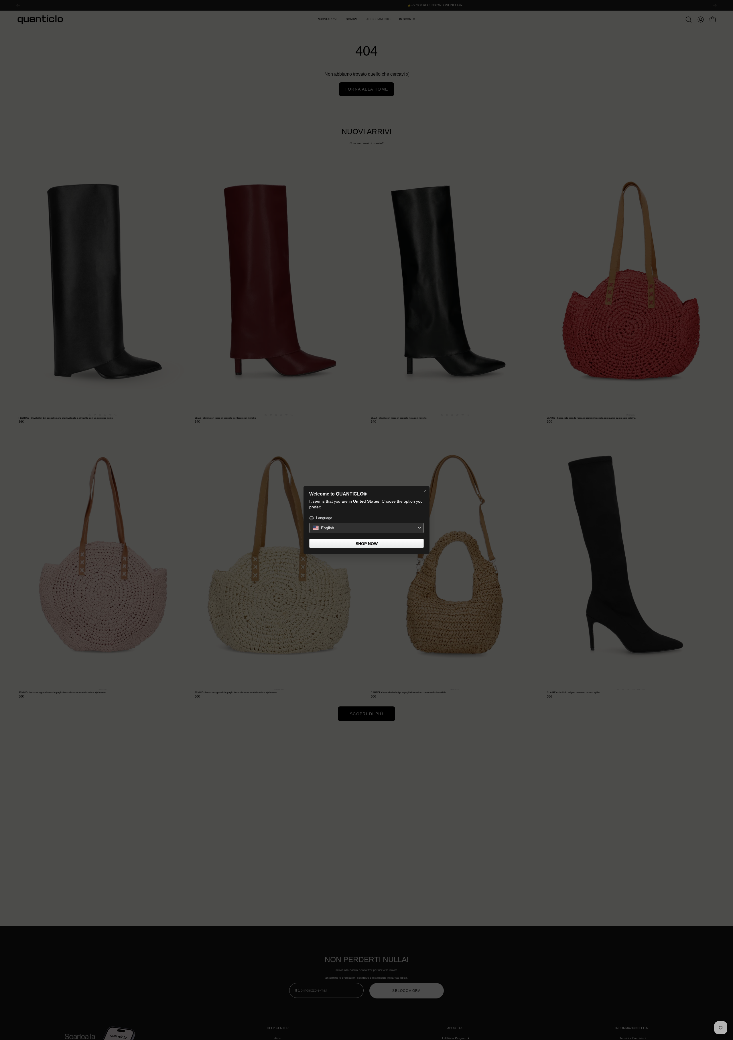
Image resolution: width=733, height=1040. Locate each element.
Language (324, 518)
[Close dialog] (425, 490)
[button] (366, 528)
